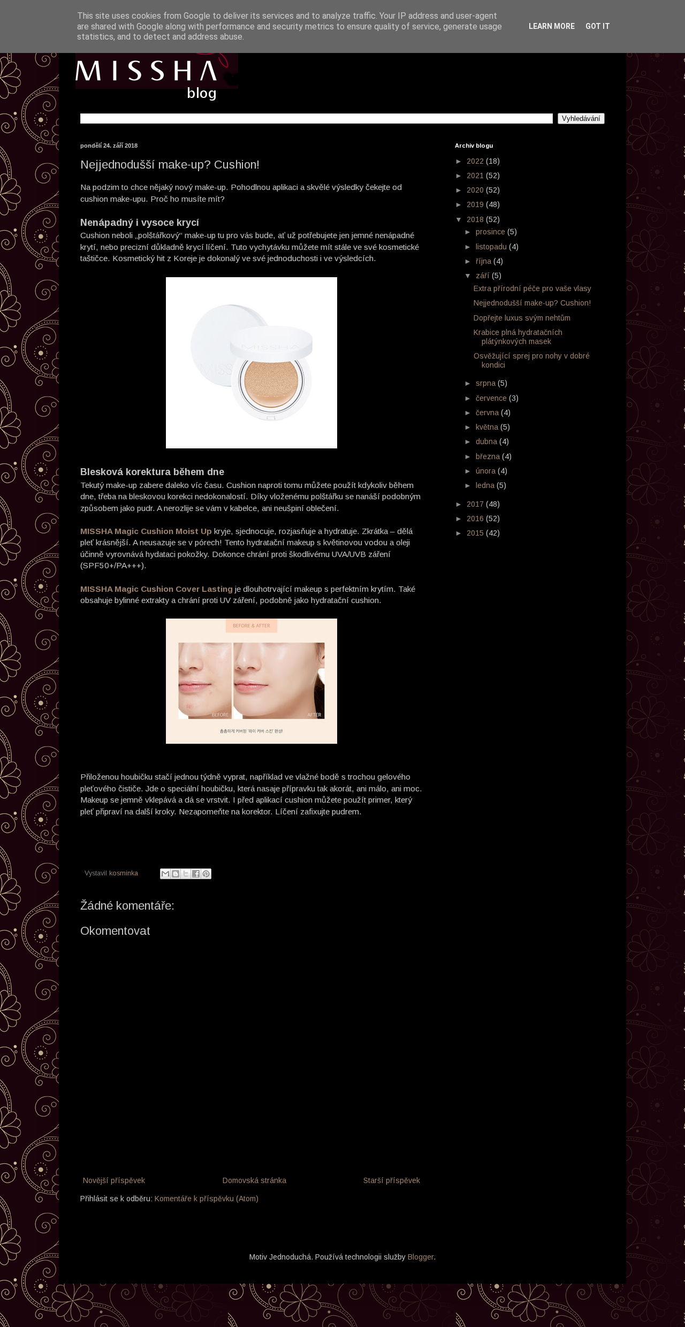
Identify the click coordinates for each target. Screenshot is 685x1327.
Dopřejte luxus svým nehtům (522, 318)
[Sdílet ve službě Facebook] (196, 873)
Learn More (552, 26)
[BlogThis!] (175, 873)
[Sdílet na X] (185, 873)
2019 (476, 204)
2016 (476, 518)
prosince (491, 231)
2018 (476, 219)
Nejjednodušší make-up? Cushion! (532, 303)
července (492, 398)
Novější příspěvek (114, 1180)
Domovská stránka (254, 1180)
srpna (487, 383)
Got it (597, 26)
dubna (487, 441)
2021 (476, 175)
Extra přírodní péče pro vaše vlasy (532, 288)
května (488, 427)
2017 (476, 504)
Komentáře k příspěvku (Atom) (206, 1198)
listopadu (492, 246)
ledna (486, 485)
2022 (476, 161)
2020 (476, 190)
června (488, 412)
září (484, 275)
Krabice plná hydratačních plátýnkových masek (518, 337)
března (489, 456)
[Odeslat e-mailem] (165, 873)
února (487, 471)
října (484, 261)
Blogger (420, 1257)
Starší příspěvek (391, 1180)
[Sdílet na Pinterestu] (206, 873)
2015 (476, 533)
